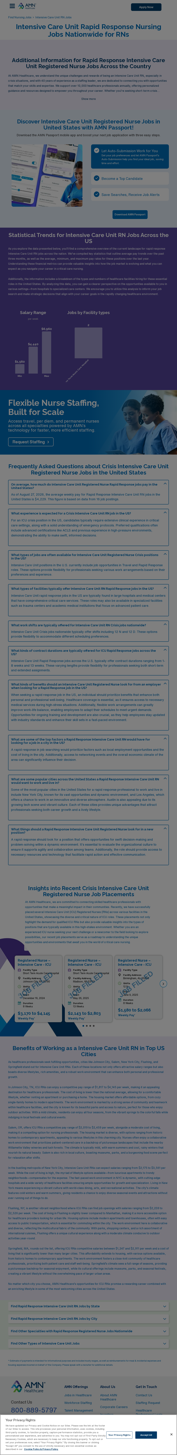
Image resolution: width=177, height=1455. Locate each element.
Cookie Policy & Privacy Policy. (41, 1449)
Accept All (146, 1435)
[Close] (171, 1434)
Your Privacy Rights (119, 1435)
